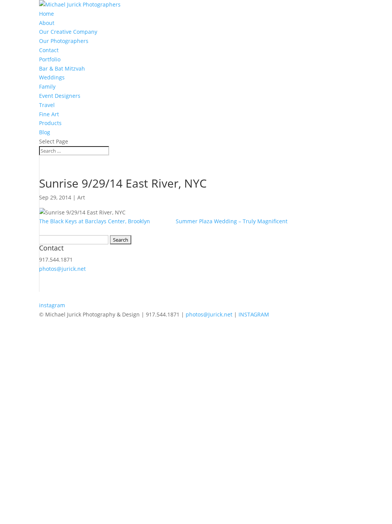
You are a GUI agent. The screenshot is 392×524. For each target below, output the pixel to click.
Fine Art (49, 114)
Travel (47, 105)
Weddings (52, 77)
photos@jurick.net (62, 268)
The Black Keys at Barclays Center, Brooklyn (94, 221)
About (46, 22)
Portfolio (49, 59)
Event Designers (59, 95)
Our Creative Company (68, 31)
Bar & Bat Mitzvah (62, 68)
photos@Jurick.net (208, 314)
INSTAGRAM (253, 314)
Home (46, 13)
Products (50, 123)
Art (81, 197)
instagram (52, 305)
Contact (49, 50)
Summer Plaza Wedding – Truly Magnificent (231, 221)
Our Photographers (63, 40)
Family (47, 86)
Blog (44, 132)
